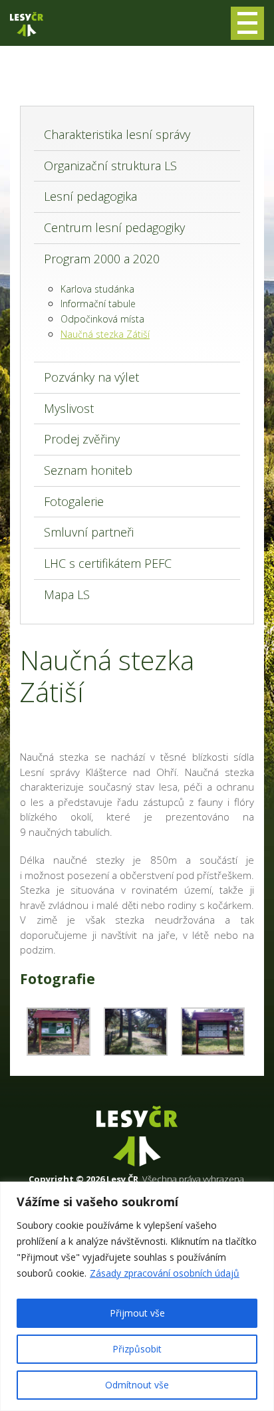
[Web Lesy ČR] (26, 24)
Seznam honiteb (88, 470)
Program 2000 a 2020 (102, 259)
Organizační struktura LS (110, 166)
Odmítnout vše (137, 1384)
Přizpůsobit (137, 1349)
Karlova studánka (97, 289)
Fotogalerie (74, 501)
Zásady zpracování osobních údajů (164, 1273)
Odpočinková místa (102, 319)
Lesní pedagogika (90, 196)
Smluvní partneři (89, 532)
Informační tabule (98, 303)
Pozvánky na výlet (91, 377)
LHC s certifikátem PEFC (108, 563)
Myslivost (69, 408)
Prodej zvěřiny (82, 439)
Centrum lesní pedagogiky (114, 227)
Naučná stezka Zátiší (105, 334)
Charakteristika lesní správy (117, 134)
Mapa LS (67, 594)
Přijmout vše (137, 1313)
